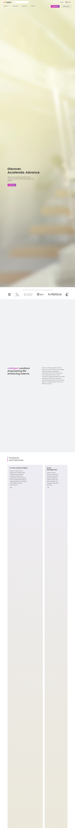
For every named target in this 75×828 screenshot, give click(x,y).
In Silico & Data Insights (18, 468)
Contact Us (55, 6)
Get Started (11, 185)
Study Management (52, 469)
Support (61, 2)
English (69, 2)
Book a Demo (66, 6)
